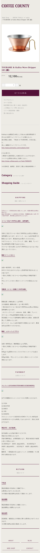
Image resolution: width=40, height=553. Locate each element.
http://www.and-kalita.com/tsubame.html (15, 148)
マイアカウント (9, 100)
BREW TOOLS (18, 17)
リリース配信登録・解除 (11, 110)
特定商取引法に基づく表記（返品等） (16, 105)
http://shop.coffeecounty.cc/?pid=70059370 (16, 161)
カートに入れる (20, 93)
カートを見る (8, 102)
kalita (28, 17)
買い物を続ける (9, 113)
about (11, 540)
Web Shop (5, 17)
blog (30, 540)
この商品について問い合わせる (14, 108)
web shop (11, 548)
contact (29, 548)
